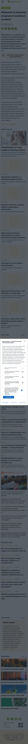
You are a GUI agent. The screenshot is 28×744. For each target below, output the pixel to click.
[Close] (25, 341)
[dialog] (14, 372)
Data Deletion (5, 402)
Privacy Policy (22, 402)
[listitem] (14, 368)
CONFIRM (8, 397)
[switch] (22, 372)
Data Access (14, 402)
